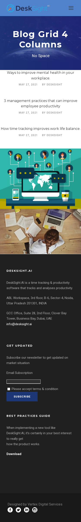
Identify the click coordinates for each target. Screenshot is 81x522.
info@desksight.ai (19, 324)
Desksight (54, 84)
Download (13, 454)
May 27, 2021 (28, 84)
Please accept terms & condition (34, 389)
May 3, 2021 (28, 195)
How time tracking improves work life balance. (40, 129)
